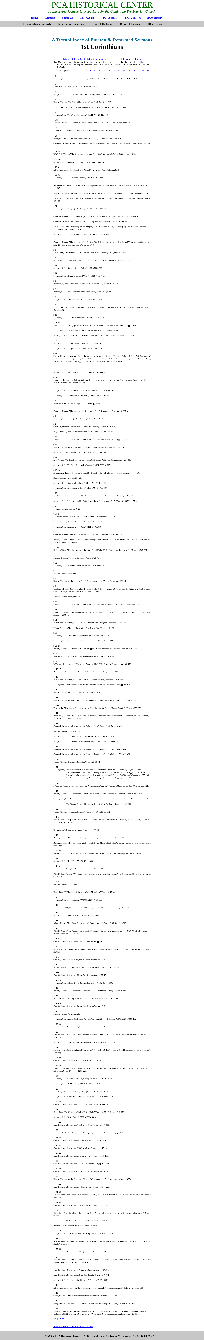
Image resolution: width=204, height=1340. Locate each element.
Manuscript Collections (71, 23)
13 (133, 70)
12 (129, 70)
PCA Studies (110, 17)
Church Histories (102, 23)
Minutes (50, 17)
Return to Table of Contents (73, 1326)
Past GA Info (88, 17)
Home (34, 17)
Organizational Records (37, 23)
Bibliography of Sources (132, 59)
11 (124, 70)
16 (148, 70)
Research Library (130, 23)
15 (143, 70)
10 (119, 70)
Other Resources (157, 23)
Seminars (67, 17)
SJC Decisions (133, 17)
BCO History (154, 17)
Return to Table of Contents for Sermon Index (84, 59)
